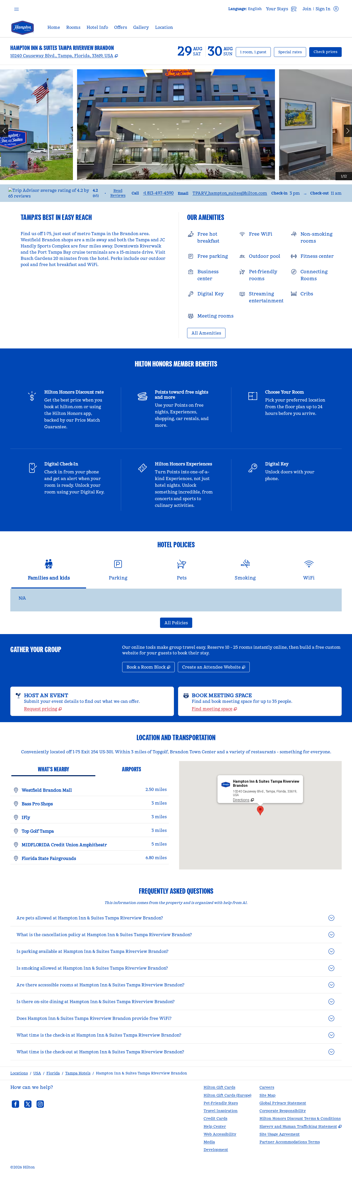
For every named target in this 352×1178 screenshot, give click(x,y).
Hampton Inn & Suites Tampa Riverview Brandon (141, 1073)
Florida (53, 1073)
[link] (158, 193)
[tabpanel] (176, 600)
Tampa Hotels (77, 1073)
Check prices (328, 51)
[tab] (48, 572)
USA (37, 1073)
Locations (19, 1073)
